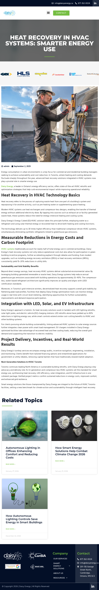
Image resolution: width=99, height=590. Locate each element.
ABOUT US (58, 573)
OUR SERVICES (60, 558)
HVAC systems (7, 249)
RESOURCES (59, 578)
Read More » (10, 464)
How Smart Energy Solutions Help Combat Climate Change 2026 (71, 451)
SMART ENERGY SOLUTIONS (58, 566)
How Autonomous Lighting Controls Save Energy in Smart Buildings (24, 519)
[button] (48, 12)
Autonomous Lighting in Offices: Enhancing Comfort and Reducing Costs (23, 452)
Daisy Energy (7, 186)
